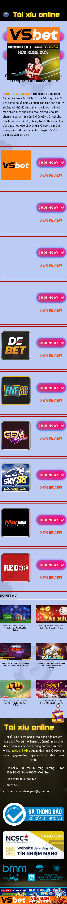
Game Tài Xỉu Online (16, 94)
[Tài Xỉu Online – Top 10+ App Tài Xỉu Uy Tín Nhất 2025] (37, 14)
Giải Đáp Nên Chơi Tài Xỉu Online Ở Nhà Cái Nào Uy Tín (51, 702)
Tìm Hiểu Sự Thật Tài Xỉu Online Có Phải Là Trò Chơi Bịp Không (15, 664)
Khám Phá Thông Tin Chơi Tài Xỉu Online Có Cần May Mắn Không (15, 628)
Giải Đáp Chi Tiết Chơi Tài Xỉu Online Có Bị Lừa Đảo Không (51, 627)
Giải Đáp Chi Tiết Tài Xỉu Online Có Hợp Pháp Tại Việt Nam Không (51, 665)
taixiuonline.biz (21, 750)
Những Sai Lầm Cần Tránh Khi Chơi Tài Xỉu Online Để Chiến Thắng (15, 703)
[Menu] (6, 14)
